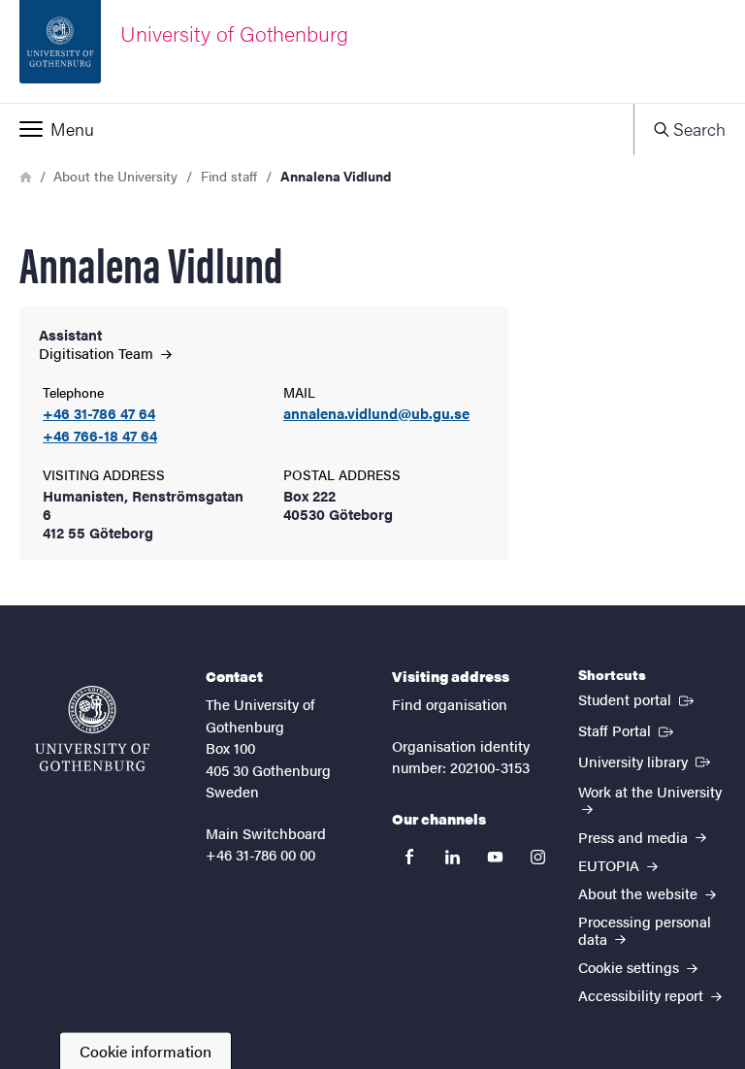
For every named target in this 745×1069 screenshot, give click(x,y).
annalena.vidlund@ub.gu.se (376, 414)
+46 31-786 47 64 (99, 414)
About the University (115, 175)
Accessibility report (642, 995)
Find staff (229, 175)
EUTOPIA (610, 865)
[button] (316, 129)
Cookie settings (630, 966)
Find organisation (449, 704)
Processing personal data (644, 929)
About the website (639, 893)
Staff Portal (627, 729)
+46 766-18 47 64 (100, 436)
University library (646, 760)
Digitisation (98, 352)
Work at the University (650, 791)
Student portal (637, 698)
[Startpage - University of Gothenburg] (92, 728)
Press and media (635, 836)
